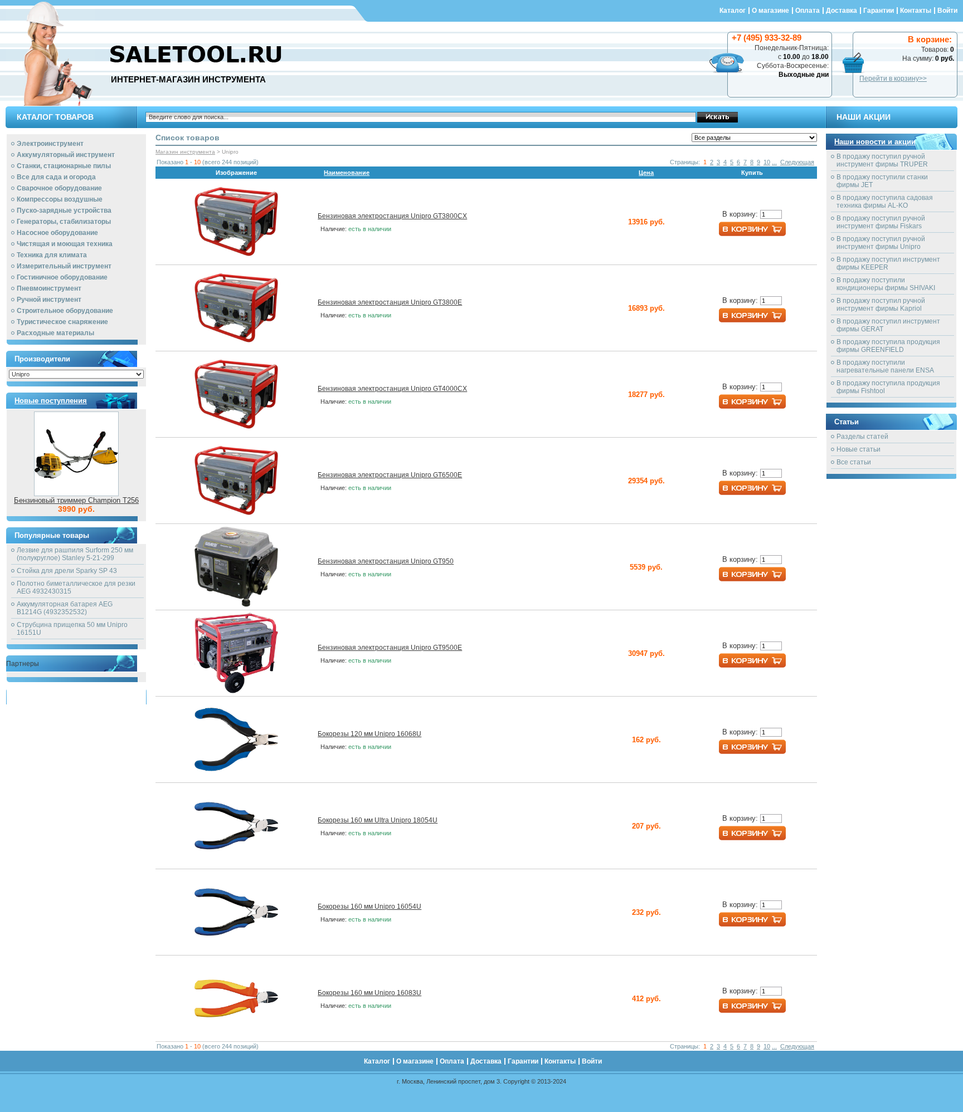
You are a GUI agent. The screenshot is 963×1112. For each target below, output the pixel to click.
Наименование (346, 172)
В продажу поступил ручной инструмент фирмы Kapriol (880, 304)
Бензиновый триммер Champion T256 (76, 500)
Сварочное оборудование (59, 188)
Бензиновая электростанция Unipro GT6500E (390, 475)
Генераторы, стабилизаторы (64, 222)
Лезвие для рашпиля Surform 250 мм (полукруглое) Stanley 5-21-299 (75, 554)
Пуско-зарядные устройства (64, 210)
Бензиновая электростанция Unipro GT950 (386, 561)
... (774, 162)
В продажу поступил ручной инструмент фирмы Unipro (880, 243)
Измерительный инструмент (64, 266)
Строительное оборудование (65, 311)
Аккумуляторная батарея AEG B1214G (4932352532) (65, 608)
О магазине (770, 10)
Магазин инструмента (185, 152)
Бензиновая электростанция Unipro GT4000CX (392, 389)
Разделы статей (862, 436)
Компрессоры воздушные (60, 199)
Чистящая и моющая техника (65, 244)
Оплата (807, 10)
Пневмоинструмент (49, 288)
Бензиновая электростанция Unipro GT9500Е (390, 647)
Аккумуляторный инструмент (66, 155)
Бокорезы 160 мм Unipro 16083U (369, 993)
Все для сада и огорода (56, 177)
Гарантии (878, 10)
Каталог (732, 10)
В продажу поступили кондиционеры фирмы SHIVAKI (885, 284)
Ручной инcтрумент (49, 299)
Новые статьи (858, 449)
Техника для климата (52, 255)
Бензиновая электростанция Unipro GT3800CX (392, 216)
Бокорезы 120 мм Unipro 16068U (369, 734)
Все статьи (853, 462)
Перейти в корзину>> (893, 78)
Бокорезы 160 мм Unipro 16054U (369, 906)
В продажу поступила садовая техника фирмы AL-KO (884, 201)
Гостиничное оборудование (62, 277)
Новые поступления (50, 400)
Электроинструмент (50, 144)
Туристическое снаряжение (62, 322)
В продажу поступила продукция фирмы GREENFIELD (888, 346)
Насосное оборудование (57, 233)
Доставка (841, 10)
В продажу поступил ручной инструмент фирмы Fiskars (880, 222)
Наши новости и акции (875, 142)
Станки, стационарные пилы (64, 166)
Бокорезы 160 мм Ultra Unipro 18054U (377, 820)
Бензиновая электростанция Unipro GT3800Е (390, 302)
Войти (947, 10)
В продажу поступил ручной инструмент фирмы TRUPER (882, 160)
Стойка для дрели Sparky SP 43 (67, 571)
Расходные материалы (55, 333)
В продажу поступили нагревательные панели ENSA (885, 366)
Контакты (915, 10)
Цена (646, 172)
